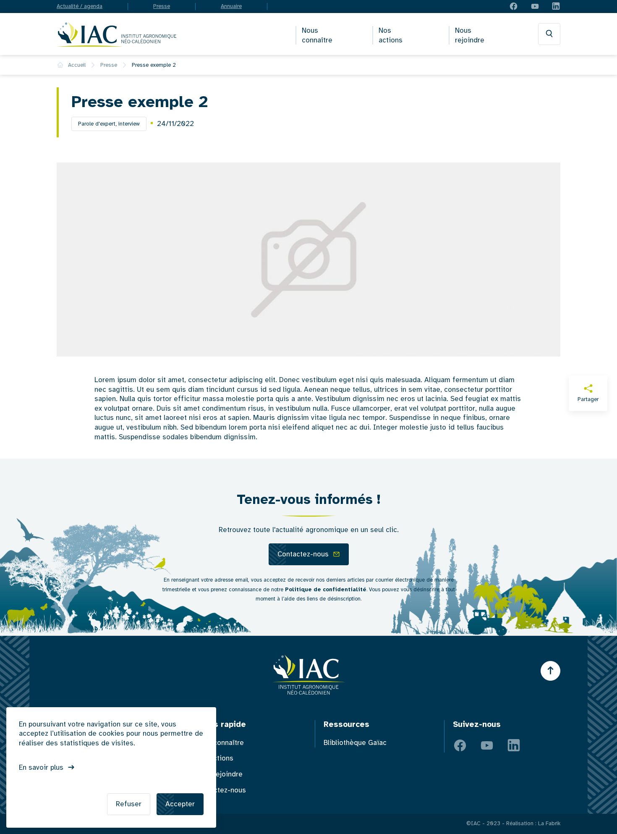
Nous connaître (317, 35)
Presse (161, 6)
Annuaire (231, 6)
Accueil (77, 65)
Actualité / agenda (79, 6)
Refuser (128, 804)
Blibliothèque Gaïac (355, 743)
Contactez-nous (303, 554)
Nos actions (391, 35)
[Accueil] (116, 34)
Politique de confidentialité (325, 590)
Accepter (180, 804)
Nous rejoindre (469, 35)
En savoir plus (41, 767)
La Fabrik (549, 823)
